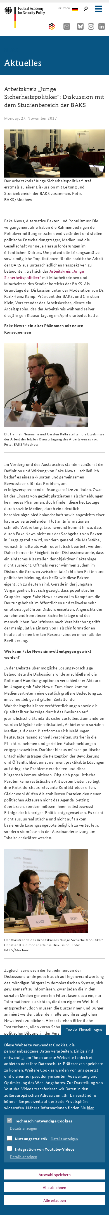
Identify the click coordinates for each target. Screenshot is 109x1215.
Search (86, 9)
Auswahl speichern (55, 1174)
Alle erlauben (54, 1200)
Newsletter (68, 26)
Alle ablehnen (54, 1187)
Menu (98, 9)
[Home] (28, 17)
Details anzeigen (23, 1128)
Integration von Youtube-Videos (45, 1149)
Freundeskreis (52, 26)
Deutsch (64, 8)
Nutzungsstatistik (31, 1138)
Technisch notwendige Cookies (43, 1121)
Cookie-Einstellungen (83, 1029)
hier (90, 1107)
